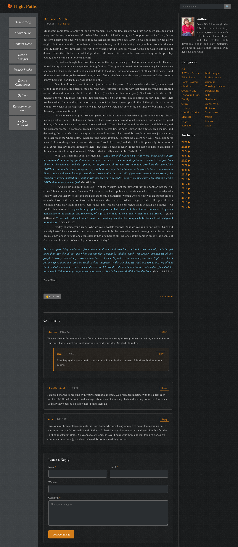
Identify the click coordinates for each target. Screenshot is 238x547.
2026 (185, 142)
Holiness (210, 108)
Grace (184, 103)
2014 (185, 198)
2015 (185, 193)
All (183, 68)
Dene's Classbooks (22, 82)
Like (52, 296)
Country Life (188, 90)
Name (52, 467)
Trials (208, 125)
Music (208, 116)
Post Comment (61, 534)
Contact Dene (22, 43)
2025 (185, 146)
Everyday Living (191, 95)
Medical (186, 116)
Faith (207, 95)
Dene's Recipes (22, 56)
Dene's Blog (23, 21)
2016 (185, 188)
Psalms (209, 121)
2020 (185, 170)
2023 (185, 156)
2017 (185, 184)
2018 (185, 179)
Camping (210, 82)
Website (52, 482)
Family (185, 99)
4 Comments (64, 23)
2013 (185, 202)
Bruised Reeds (55, 19)
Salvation (186, 125)
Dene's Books (23, 69)
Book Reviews (189, 82)
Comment (54, 497)
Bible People (212, 73)
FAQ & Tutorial (22, 123)
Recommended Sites (22, 108)
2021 (185, 165)
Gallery (22, 95)
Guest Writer (212, 103)
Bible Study (188, 77)
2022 (185, 160)
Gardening (211, 99)
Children (186, 86)
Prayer (185, 121)
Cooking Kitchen (215, 86)
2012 (185, 207)
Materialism (211, 112)
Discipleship (212, 90)
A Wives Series (190, 73)
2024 (185, 151)
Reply (164, 332)
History (185, 108)
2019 (185, 174)
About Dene (23, 32)
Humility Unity (190, 112)
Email (114, 467)
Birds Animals (213, 77)
